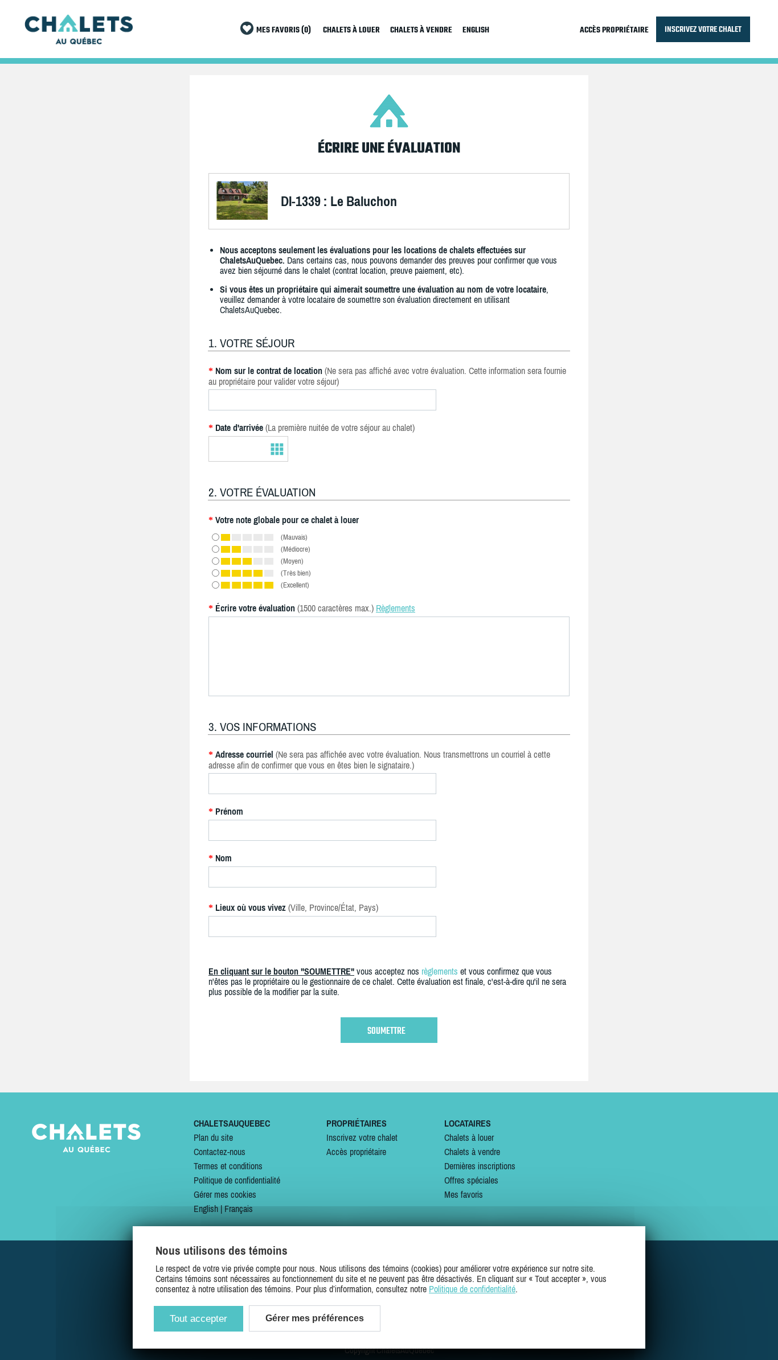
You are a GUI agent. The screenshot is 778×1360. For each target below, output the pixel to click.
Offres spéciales (471, 1180)
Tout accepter (198, 1318)
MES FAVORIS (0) (283, 30)
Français (238, 1208)
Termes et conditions (228, 1166)
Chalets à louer (469, 1137)
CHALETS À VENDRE (421, 30)
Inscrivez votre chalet (362, 1137)
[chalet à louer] (78, 41)
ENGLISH (475, 30)
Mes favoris (463, 1194)
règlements (439, 971)
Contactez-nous (219, 1152)
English (206, 1208)
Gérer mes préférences (314, 1318)
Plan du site (213, 1137)
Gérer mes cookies (225, 1194)
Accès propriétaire (356, 1152)
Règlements (395, 608)
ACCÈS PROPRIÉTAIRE (614, 30)
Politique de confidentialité (237, 1180)
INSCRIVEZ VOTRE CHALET (703, 29)
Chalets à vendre (472, 1152)
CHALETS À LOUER (351, 30)
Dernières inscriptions (479, 1166)
